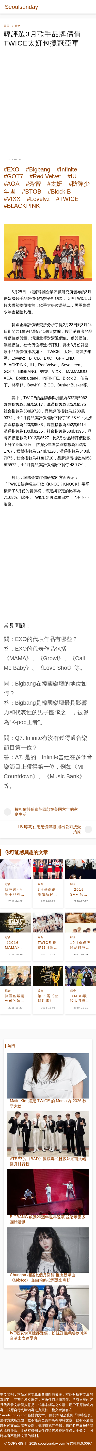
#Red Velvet (45, 176)
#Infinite (67, 169)
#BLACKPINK (22, 205)
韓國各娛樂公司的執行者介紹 (15, 998)
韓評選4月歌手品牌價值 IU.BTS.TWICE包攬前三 (15, 892)
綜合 (18, 26)
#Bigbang (38, 169)
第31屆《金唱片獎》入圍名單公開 (48, 998)
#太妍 (54, 183)
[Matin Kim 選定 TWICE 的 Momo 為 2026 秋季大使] (48, 1076)
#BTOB (31, 191)
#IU (72, 176)
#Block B (59, 191)
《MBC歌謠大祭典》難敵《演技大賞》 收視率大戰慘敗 (80, 998)
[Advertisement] (48, 98)
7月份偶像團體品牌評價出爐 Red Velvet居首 (48, 892)
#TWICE (67, 199)
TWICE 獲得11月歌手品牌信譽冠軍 (48, 945)
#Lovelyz (38, 199)
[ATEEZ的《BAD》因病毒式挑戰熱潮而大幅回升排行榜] (48, 1134)
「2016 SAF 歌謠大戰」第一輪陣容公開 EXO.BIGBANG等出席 (80, 892)
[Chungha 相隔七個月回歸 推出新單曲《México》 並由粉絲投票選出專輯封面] (48, 1250)
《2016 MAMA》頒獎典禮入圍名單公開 (15, 945)
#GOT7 (13, 176)
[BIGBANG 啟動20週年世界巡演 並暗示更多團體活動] (48, 1192)
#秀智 (33, 183)
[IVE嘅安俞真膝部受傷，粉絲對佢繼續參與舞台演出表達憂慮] (48, 1308)
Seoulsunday (21, 7)
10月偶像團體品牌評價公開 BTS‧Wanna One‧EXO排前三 (80, 945)
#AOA (11, 183)
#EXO (11, 169)
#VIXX (12, 199)
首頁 (7, 26)
